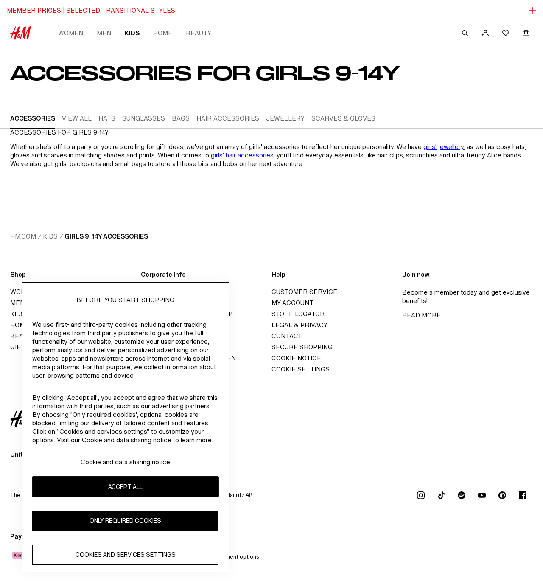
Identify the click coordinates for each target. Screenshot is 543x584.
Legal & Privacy (299, 324)
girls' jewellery (443, 146)
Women (70, 32)
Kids (132, 32)
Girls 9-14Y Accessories (106, 236)
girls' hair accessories (242, 155)
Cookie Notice (296, 358)
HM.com (23, 236)
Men (104, 32)
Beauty (198, 32)
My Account (292, 302)
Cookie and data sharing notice (125, 462)
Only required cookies (125, 521)
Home (162, 32)
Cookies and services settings (126, 555)
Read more (421, 315)
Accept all (125, 487)
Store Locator (298, 313)
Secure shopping (302, 347)
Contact (287, 336)
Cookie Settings (301, 369)
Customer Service (304, 291)
